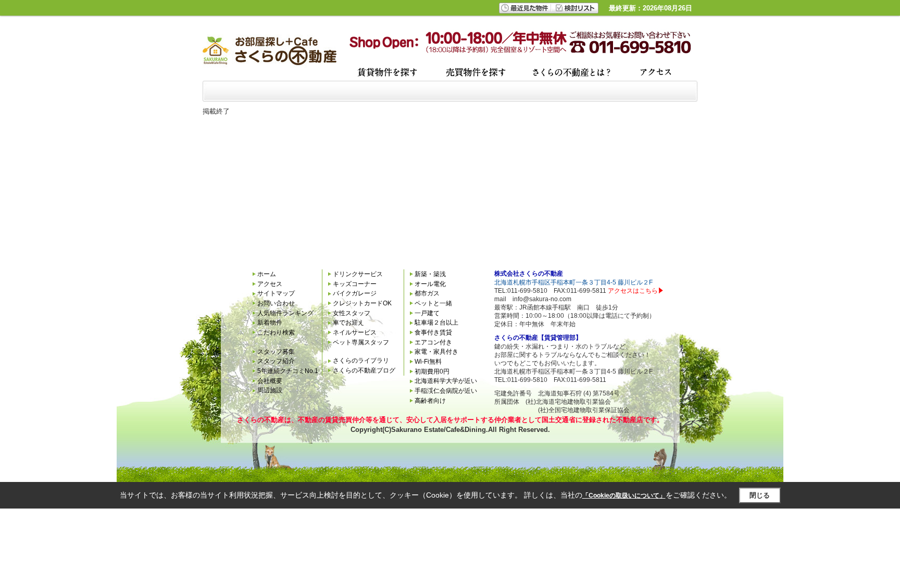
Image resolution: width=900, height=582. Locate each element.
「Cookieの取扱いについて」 (624, 495)
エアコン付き (433, 342)
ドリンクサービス (358, 274)
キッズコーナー (355, 284)
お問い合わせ (276, 303)
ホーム (266, 274)
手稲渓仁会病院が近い (446, 390)
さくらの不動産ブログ (364, 370)
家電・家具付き (436, 351)
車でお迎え (348, 322)
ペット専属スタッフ (361, 342)
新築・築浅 (430, 274)
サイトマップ (276, 293)
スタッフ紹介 (276, 361)
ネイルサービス (355, 332)
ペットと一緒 (433, 303)
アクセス (269, 284)
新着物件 (269, 322)
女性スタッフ (351, 313)
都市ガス (427, 293)
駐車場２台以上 (436, 322)
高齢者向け (430, 400)
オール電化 (430, 284)
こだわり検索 (276, 332)
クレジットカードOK (362, 303)
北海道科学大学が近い (446, 381)
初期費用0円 (432, 371)
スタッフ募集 (276, 351)
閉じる (759, 495)
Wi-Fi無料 (428, 361)
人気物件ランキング (285, 313)
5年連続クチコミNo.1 (287, 371)
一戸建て (427, 313)
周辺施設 (269, 390)
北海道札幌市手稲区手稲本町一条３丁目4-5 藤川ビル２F (573, 282)
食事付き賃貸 (433, 332)
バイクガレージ (355, 293)
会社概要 (269, 381)
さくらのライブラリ (361, 360)
